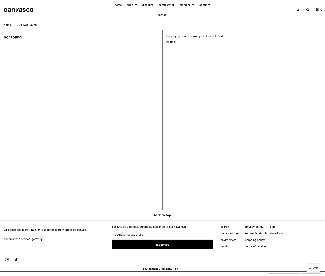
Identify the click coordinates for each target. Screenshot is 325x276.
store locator (278, 233)
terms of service (255, 246)
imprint (225, 246)
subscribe (162, 244)
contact (163, 15)
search (225, 226)
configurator (166, 5)
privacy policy (254, 226)
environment (228, 240)
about (203, 5)
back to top (162, 215)
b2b (272, 226)
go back (171, 42)
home (118, 5)
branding (185, 5)
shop (130, 5)
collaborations (230, 233)
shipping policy (255, 240)
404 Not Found (27, 25)
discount (147, 5)
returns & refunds (256, 233)
